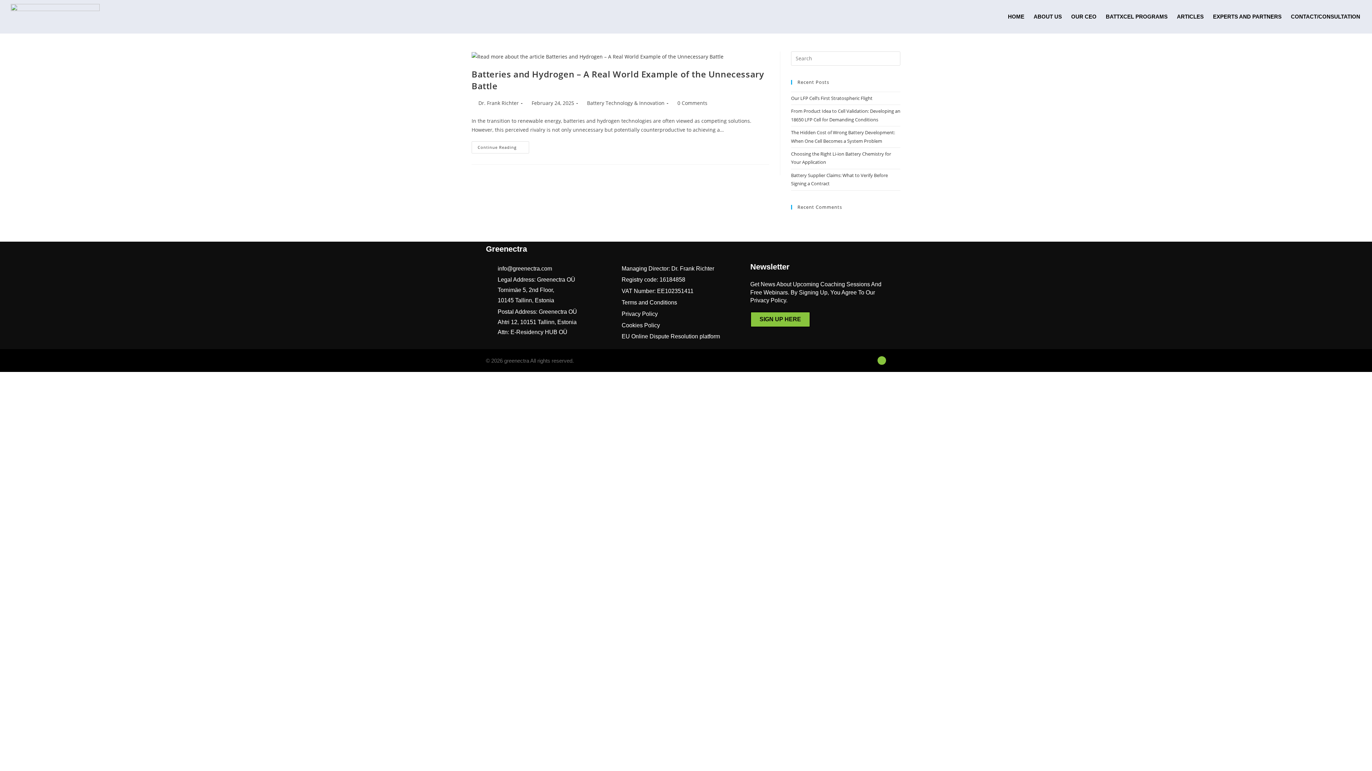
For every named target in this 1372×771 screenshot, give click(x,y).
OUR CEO (1084, 17)
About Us (1048, 17)
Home (1016, 17)
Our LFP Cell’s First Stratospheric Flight (832, 98)
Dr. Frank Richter (498, 103)
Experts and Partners (1247, 17)
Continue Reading (503, 145)
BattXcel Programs (1137, 17)
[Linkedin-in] (882, 360)
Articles (1190, 17)
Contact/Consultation (1325, 17)
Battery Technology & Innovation (626, 103)
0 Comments (692, 103)
